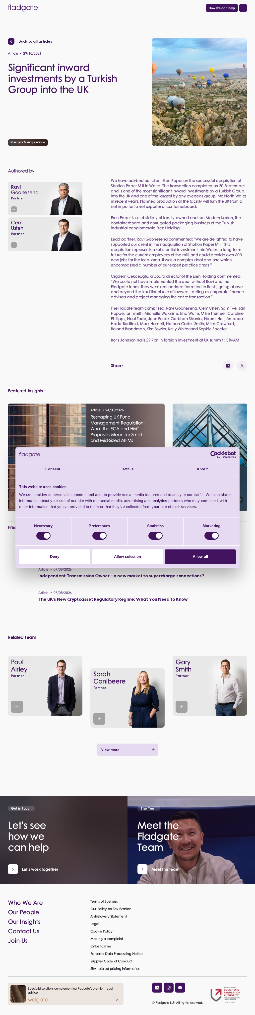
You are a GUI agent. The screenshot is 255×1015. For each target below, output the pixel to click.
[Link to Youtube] (180, 988)
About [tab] (202, 469)
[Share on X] (242, 366)
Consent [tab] (52, 469)
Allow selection (127, 556)
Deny (54, 556)
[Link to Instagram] (169, 988)
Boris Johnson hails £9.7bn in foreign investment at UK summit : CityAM (175, 340)
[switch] (99, 536)
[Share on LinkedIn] (228, 366)
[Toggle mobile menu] (243, 8)
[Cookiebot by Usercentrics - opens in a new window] (214, 454)
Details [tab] (128, 469)
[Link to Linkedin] (157, 988)
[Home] (106, 7)
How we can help (222, 7)
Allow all (200, 556)
